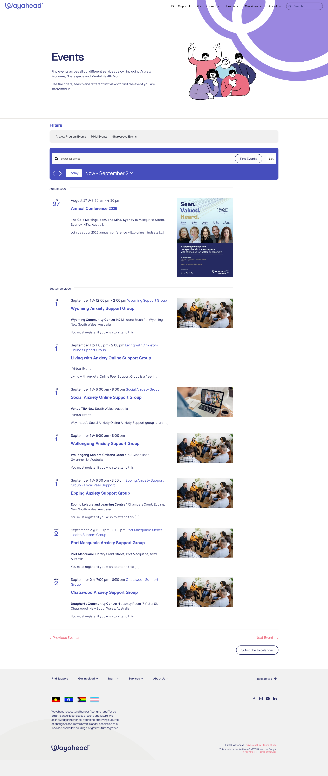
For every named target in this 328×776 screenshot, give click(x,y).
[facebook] (254, 698)
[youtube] (268, 698)
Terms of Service (268, 751)
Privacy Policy (249, 751)
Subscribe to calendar (257, 650)
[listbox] (145, 136)
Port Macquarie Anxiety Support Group (108, 542)
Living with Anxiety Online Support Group (111, 358)
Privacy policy (253, 744)
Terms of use (270, 744)
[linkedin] (275, 698)
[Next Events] (60, 174)
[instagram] (261, 698)
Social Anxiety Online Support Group (106, 397)
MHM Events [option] (99, 136)
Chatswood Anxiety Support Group (104, 592)
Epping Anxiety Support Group (100, 493)
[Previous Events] (54, 174)
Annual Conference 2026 (94, 208)
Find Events (248, 159)
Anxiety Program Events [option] (71, 136)
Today (74, 173)
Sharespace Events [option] (124, 136)
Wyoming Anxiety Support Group (102, 308)
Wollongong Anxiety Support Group (105, 443)
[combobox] (259, 136)
